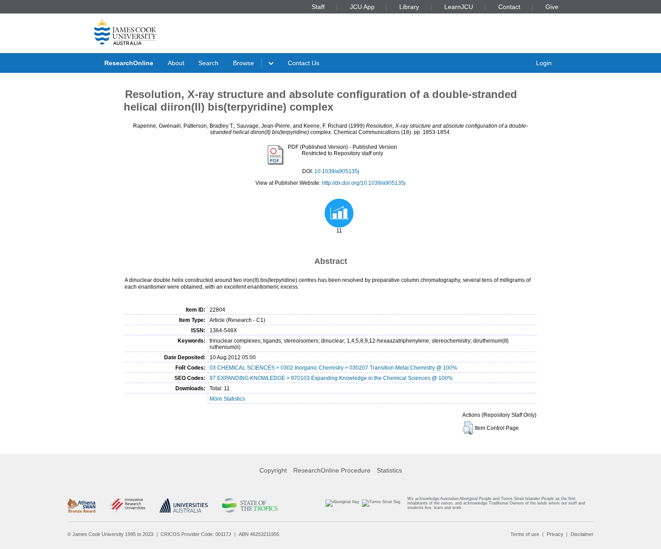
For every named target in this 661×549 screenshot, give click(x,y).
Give (551, 6)
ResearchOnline (128, 63)
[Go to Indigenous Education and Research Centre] (342, 505)
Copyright (273, 470)
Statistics (389, 470)
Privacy (555, 534)
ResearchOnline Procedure (332, 470)
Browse (243, 63)
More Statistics (227, 399)
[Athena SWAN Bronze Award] (81, 505)
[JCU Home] (125, 31)
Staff (318, 6)
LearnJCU (458, 6)
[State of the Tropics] (249, 505)
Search (208, 63)
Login (544, 63)
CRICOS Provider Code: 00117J (196, 534)
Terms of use (524, 534)
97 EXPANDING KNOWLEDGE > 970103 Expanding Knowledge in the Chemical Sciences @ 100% (331, 378)
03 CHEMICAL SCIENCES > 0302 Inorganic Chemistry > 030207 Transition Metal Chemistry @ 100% (333, 368)
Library (409, 6)
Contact (509, 6)
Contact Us (303, 63)
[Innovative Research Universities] (127, 505)
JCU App (362, 6)
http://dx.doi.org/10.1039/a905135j (364, 183)
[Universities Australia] (184, 505)
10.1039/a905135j (336, 171)
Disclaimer (582, 534)
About (176, 63)
